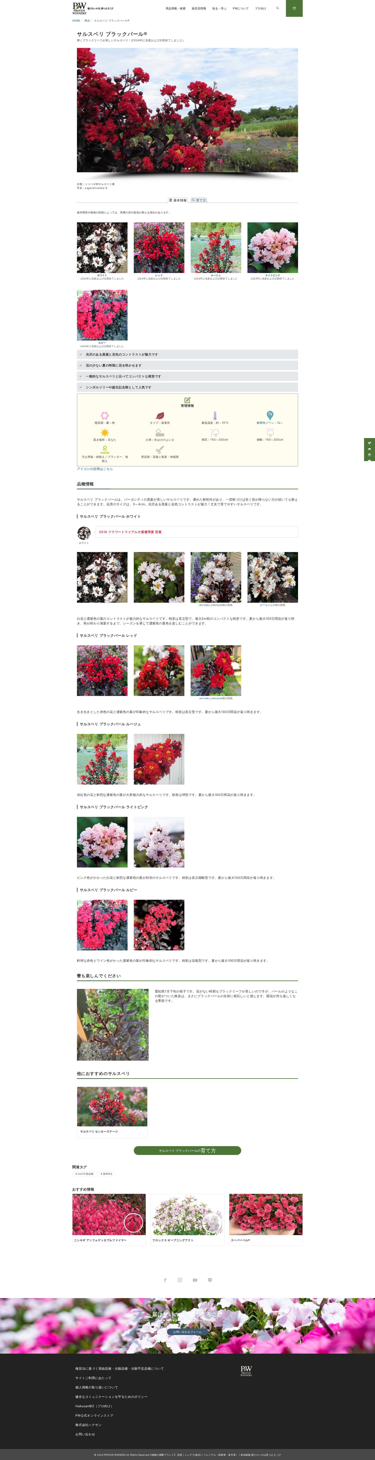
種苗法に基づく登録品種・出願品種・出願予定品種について (119, 1368)
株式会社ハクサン (88, 1425)
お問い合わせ (85, 1434)
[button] (83, 110)
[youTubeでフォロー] (195, 1280)
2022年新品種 (85, 1174)
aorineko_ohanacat (211, 605)
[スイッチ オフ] (278, 8)
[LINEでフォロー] (210, 1280)
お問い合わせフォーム (187, 1331)
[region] (187, 115)
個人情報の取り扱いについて (96, 1387)
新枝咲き (108, 1174)
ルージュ (216, 275)
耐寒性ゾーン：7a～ (270, 422)
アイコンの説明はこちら (95, 469)
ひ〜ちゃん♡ (267, 605)
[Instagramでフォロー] (180, 1280)
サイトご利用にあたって (93, 1378)
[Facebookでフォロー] (165, 1280)
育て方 (200, 200)
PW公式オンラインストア (94, 1415)
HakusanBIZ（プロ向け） (94, 1406)
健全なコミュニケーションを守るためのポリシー (111, 1397)
